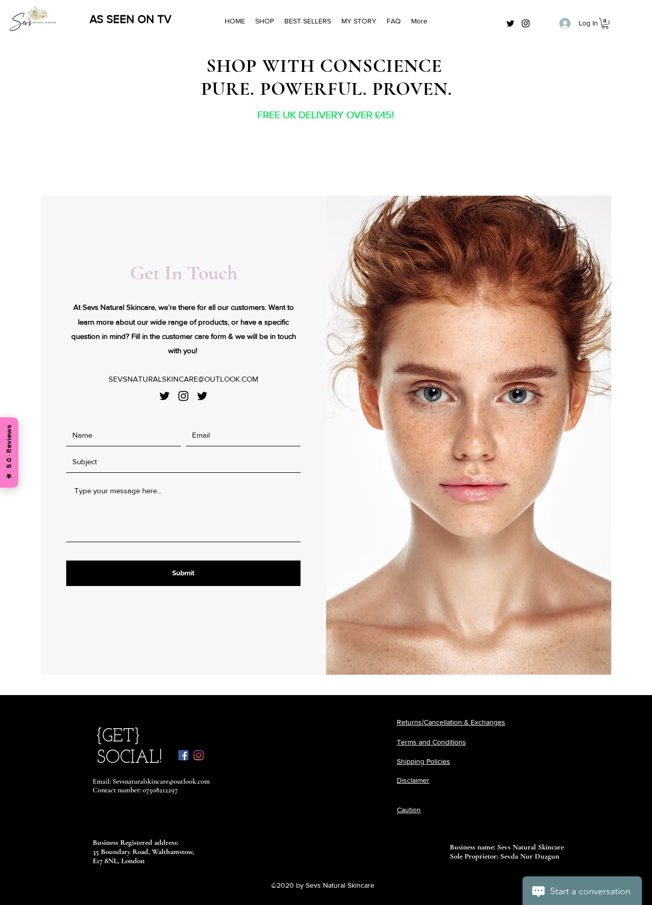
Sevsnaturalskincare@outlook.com (161, 781)
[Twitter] (510, 23)
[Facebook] (183, 755)
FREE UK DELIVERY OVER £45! (325, 114)
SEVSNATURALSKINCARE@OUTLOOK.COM (183, 379)
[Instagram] (526, 23)
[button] (605, 23)
